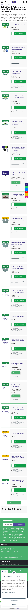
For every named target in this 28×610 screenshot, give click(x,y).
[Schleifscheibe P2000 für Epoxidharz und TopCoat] (5, 458)
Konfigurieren (14, 600)
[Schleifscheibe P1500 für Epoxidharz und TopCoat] (5, 434)
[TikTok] (26, 197)
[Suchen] (5, 1)
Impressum (5, 592)
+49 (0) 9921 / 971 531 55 (10, 550)
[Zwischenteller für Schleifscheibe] (5, 386)
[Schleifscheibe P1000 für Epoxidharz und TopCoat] (5, 409)
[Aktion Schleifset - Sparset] (5, 26)
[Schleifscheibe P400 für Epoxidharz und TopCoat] (5, 317)
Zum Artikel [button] (16, 182)
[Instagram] (26, 194)
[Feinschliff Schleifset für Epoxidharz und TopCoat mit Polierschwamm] (5, 97)
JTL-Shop (17, 608)
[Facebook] (26, 189)
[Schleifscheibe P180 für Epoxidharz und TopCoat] (5, 244)
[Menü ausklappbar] (2, 1)
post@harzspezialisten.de (12, 551)
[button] (23, 2)
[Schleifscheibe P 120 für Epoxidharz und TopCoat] (5, 220)
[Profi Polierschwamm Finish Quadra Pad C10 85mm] (5, 196)
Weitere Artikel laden (14, 502)
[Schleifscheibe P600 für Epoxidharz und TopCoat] (5, 341)
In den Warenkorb (19, 33)
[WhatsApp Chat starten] (26, 187)
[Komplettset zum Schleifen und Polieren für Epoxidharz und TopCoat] (5, 149)
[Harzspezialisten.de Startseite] (14, 2)
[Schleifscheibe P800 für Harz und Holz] (5, 365)
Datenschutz (12, 592)
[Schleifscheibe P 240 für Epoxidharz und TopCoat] (5, 268)
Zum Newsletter (19, 524)
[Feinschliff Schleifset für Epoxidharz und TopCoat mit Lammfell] (5, 123)
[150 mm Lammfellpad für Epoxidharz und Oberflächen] (5, 482)
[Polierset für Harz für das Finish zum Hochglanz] (5, 49)
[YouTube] (26, 192)
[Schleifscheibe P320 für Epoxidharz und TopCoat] (5, 292)
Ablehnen (14, 604)
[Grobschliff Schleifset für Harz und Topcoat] (5, 73)
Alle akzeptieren (14, 596)
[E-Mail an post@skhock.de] (26, 184)
